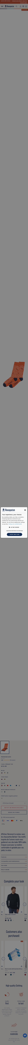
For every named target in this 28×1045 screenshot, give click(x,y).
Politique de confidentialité (15, 524)
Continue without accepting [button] (14, 530)
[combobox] (25, 510)
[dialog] (14, 522)
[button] (14, 527)
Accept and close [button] (14, 534)
